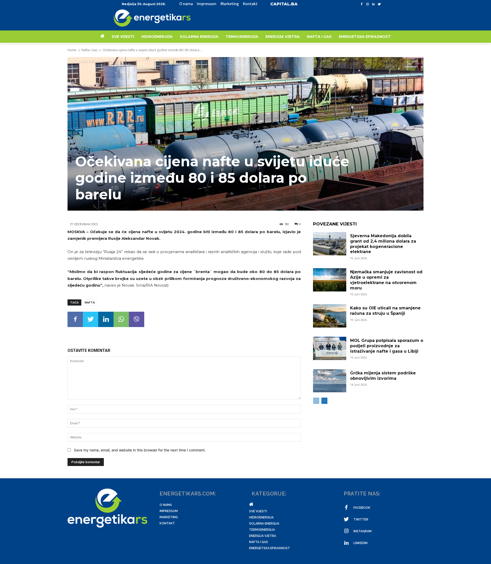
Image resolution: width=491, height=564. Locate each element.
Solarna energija (264, 523)
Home (72, 50)
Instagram (362, 531)
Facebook (361, 507)
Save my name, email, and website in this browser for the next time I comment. (140, 450)
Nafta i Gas (89, 50)
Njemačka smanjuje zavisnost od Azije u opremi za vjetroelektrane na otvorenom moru (386, 279)
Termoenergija (262, 530)
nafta (90, 302)
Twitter (360, 519)
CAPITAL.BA (284, 4)
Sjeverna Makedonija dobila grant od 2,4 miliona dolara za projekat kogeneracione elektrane (383, 243)
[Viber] (136, 319)
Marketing (169, 517)
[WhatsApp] (121, 319)
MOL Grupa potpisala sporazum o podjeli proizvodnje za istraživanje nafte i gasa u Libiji (386, 346)
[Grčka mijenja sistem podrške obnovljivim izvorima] (329, 381)
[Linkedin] (373, 4)
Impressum (169, 511)
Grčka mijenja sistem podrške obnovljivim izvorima (383, 376)
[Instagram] (368, 4)
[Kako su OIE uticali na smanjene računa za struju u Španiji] (329, 316)
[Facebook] (362, 4)
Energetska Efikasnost (269, 548)
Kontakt (167, 523)
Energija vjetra (262, 536)
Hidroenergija (261, 517)
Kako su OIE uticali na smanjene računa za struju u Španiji (385, 311)
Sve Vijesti (258, 511)
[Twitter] (379, 4)
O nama (166, 505)
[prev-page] (316, 400)
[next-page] (324, 400)
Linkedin (360, 543)
